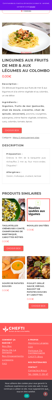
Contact (32, 367)
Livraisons (7, 360)
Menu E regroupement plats (26, 137)
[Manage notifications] (45, 394)
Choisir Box (12, 130)
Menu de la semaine (9, 351)
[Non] (48, 390)
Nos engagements (13, 356)
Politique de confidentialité (36, 352)
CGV (30, 347)
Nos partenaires (37, 362)
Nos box (7, 346)
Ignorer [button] (32, 7)
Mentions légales (38, 343)
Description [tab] (13, 145)
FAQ (4, 364)
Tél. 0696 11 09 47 (38, 374)
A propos (33, 340)
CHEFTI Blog (35, 357)
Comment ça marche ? (9, 341)
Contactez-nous (37, 370)
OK (26, 396)
